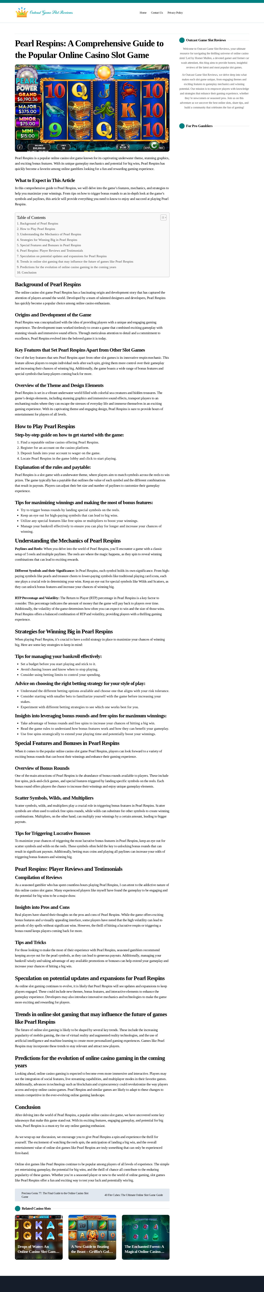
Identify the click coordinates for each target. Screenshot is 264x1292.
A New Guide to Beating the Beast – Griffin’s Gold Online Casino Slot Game (91, 1251)
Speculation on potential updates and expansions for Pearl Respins (63, 256)
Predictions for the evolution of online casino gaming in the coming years (68, 267)
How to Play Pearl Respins (37, 229)
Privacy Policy (175, 12)
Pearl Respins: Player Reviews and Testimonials (51, 250)
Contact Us (157, 12)
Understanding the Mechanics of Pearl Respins (50, 234)
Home (143, 12)
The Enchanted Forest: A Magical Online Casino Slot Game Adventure (144, 1251)
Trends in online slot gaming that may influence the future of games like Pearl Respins (76, 261)
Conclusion (29, 272)
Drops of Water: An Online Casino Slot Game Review (37, 1251)
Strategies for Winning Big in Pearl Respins (48, 240)
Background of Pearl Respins (39, 223)
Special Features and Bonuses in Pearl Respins (50, 245)
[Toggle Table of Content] (162, 217)
